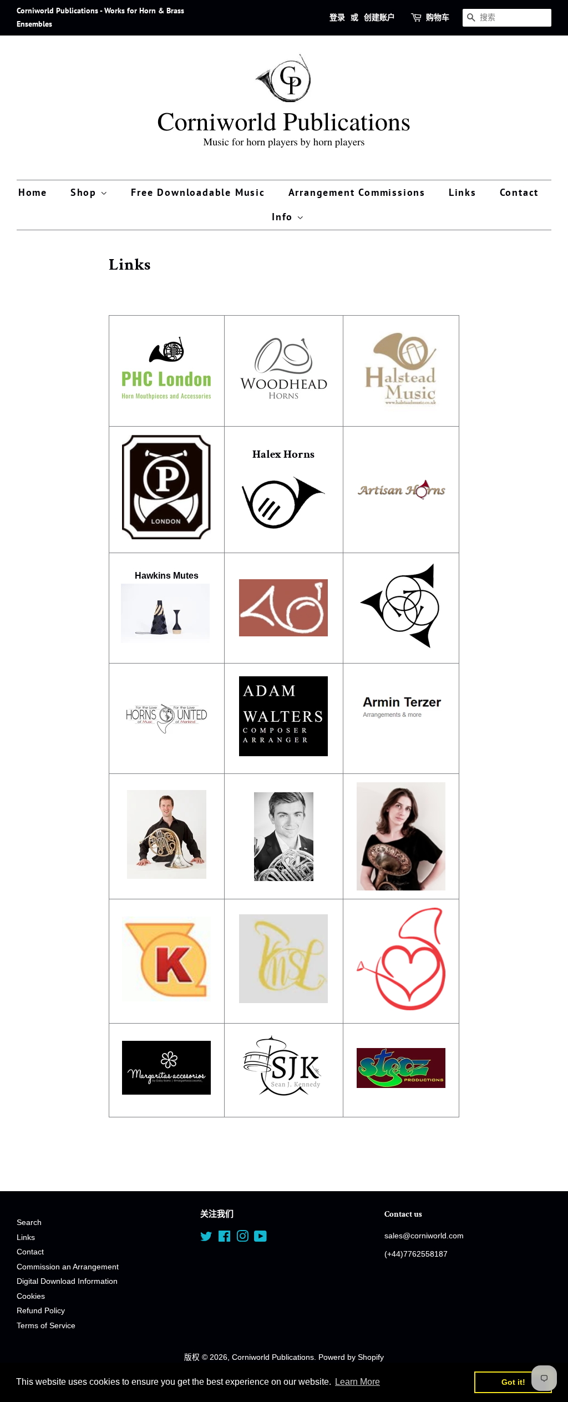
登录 (337, 17)
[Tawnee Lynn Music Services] (283, 1000)
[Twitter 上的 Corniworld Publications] (206, 1238)
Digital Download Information (67, 1281)
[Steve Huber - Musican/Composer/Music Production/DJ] (401, 1085)
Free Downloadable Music (198, 192)
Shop (85, 192)
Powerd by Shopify (351, 1357)
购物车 (437, 17)
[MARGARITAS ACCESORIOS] (166, 1091)
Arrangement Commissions (356, 192)
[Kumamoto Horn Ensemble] (166, 998)
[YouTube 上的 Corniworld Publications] (260, 1238)
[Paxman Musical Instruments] (166, 536)
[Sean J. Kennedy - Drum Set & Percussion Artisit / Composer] (283, 1101)
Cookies (31, 1296)
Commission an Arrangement (68, 1267)
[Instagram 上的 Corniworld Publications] (242, 1238)
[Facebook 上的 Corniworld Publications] (224, 1238)
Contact (519, 192)
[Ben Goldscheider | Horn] (284, 836)
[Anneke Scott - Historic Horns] (401, 836)
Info (284, 216)
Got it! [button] (513, 1382)
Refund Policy (41, 1311)
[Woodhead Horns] (283, 396)
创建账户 (379, 17)
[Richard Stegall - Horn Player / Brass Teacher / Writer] (166, 875)
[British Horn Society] (284, 607)
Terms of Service (46, 1326)
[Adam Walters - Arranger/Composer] (283, 753)
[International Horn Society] (401, 647)
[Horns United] (166, 757)
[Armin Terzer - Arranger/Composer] (401, 735)
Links (462, 192)
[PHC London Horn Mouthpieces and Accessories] (166, 397)
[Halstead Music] (401, 410)
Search (29, 1222)
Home (32, 192)
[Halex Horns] (283, 525)
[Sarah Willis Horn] (401, 1007)
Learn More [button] (357, 1381)
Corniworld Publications (273, 1357)
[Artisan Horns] (401, 489)
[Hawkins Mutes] (165, 640)
